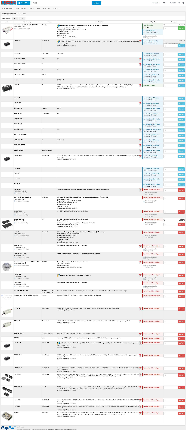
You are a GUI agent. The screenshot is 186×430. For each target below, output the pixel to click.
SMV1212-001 (18, 108)
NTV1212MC (17, 103)
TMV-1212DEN (18, 387)
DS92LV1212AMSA (19, 59)
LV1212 (16, 79)
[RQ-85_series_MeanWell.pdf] (140, 413)
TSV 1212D (17, 399)
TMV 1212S (17, 40)
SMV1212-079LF (18, 129)
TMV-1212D (17, 374)
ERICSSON (45, 53)
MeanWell (44, 25)
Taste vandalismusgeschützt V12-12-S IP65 (27, 262)
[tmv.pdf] (140, 41)
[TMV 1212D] (58, 275)
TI (42, 79)
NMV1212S (17, 85)
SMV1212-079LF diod (20, 253)
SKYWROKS (45, 113)
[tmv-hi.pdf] (140, 368)
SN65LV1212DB (18, 139)
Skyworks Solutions (47, 333)
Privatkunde (155, 3)
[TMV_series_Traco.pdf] (140, 375)
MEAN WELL (45, 308)
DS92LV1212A (18, 211)
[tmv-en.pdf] (140, 156)
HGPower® (45, 197)
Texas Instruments (47, 150)
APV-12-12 (17, 308)
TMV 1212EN (18, 155)
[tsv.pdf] (140, 400)
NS (42, 64)
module (44, 74)
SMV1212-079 (18, 124)
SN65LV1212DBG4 (19, 145)
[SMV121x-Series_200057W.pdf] (140, 130)
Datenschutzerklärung (53, 429)
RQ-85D (16, 412)
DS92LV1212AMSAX (20, 64)
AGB (38, 8)
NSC (43, 59)
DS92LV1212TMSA (19, 74)
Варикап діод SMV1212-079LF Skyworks (26, 295)
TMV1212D (17, 168)
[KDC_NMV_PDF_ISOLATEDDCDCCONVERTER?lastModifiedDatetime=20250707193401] (140, 246)
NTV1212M (17, 97)
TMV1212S (17, 173)
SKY (43, 129)
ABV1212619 (17, 189)
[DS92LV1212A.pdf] (140, 59)
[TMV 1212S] (58, 41)
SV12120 (16, 338)
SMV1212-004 (18, 113)
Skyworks (44, 108)
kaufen (181, 28)
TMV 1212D (17, 274)
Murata (44, 85)
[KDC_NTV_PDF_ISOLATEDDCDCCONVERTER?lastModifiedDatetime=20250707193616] (140, 103)
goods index (20, 427)
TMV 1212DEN (18, 355)
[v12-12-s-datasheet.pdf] (140, 262)
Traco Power (45, 40)
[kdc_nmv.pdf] (140, 85)
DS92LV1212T (18, 69)
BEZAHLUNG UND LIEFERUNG (25, 8)
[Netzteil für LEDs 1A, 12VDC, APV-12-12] (58, 25)
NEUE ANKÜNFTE (7, 8)
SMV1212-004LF (18, 118)
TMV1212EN (17, 282)
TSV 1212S (17, 406)
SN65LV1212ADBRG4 (20, 134)
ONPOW (44, 262)
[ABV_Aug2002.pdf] (140, 190)
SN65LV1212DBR (19, 150)
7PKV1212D (17, 53)
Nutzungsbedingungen (65, 429)
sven (43, 338)
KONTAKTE (56, 8)
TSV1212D (17, 178)
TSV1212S (17, 184)
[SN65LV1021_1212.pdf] (140, 140)
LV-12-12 (16, 232)
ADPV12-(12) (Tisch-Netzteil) (22, 197)
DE (164, 3)
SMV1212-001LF (18, 333)
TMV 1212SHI (18, 367)
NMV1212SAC (18, 245)
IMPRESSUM (46, 8)
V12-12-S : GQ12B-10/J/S (21, 290)
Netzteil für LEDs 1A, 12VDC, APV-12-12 (25, 25)
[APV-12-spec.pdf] (140, 308)
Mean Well (45, 412)
